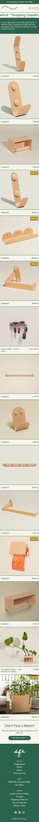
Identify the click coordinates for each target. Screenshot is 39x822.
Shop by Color (19, 773)
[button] (33, 8)
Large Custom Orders (19, 793)
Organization (19, 764)
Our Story (19, 784)
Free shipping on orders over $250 (19, 2)
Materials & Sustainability (19, 782)
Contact (19, 796)
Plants (19, 767)
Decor (19, 770)
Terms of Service (19, 802)
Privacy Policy (20, 805)
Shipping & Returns (19, 799)
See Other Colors (18, 738)
